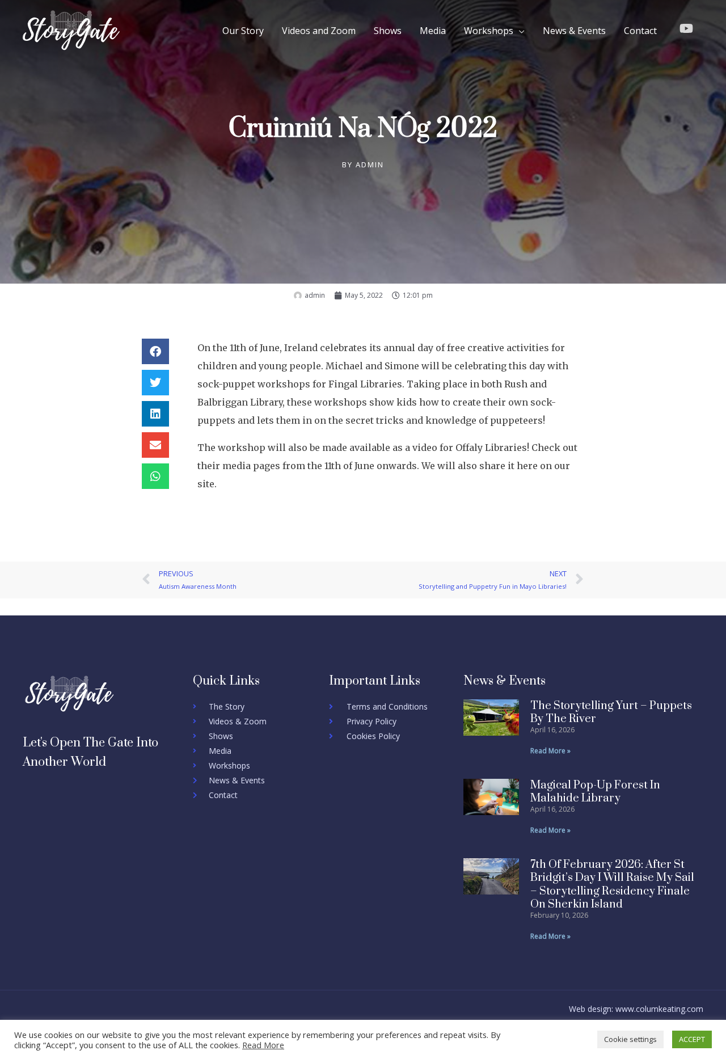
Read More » (550, 751)
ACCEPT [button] (692, 1039)
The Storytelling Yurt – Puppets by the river (611, 712)
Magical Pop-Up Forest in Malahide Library (595, 791)
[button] (155, 351)
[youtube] (688, 28)
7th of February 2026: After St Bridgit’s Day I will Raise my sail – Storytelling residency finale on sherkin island (612, 885)
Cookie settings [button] (630, 1039)
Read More (263, 1045)
